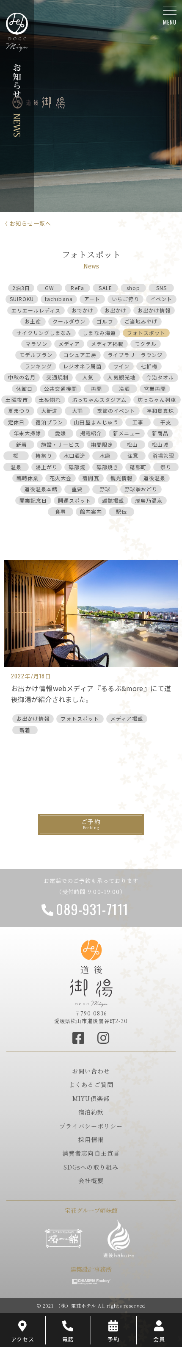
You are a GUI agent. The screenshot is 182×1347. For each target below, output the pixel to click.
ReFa (77, 287)
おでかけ (83, 310)
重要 (77, 488)
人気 (88, 377)
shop (133, 287)
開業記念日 (33, 500)
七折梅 (149, 366)
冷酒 (124, 388)
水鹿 (104, 455)
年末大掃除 (27, 433)
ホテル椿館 (63, 1239)
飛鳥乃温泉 (149, 500)
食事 (60, 511)
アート (92, 298)
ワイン (121, 366)
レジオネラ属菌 (82, 366)
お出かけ (116, 310)
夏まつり (19, 410)
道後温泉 (154, 477)
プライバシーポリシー (91, 1126)
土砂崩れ (50, 399)
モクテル (146, 343)
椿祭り (44, 455)
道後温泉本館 (41, 488)
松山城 (160, 444)
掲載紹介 (91, 433)
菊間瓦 (91, 477)
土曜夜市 (17, 399)
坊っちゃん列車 (157, 399)
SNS (161, 287)
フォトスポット (146, 332)
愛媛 (60, 433)
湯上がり (47, 466)
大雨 (77, 410)
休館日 (24, 388)
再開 (96, 388)
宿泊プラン (49, 422)
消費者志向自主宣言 (90, 1153)
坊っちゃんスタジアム (99, 399)
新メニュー (127, 433)
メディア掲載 (107, 343)
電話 (68, 1339)
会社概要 (91, 1180)
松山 (132, 444)
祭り (165, 466)
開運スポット (74, 500)
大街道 (49, 410)
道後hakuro (118, 1239)
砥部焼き (108, 466)
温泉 (16, 466)
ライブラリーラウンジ (135, 354)
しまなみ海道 (99, 332)
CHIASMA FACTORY (91, 1281)
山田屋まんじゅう (96, 422)
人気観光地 (121, 377)
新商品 (160, 433)
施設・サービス (60, 444)
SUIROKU (22, 298)
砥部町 (138, 466)
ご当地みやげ (140, 321)
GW (49, 287)
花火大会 (61, 477)
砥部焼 (77, 466)
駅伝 (121, 511)
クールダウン (68, 321)
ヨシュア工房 (80, 354)
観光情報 (121, 477)
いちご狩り (125, 298)
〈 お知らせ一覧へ (26, 223)
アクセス (22, 1339)
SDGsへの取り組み (91, 1167)
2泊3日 (21, 287)
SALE (105, 287)
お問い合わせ (91, 1071)
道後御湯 (91, 973)
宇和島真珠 (160, 410)
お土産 (33, 321)
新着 (21, 444)
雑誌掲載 (113, 500)
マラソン (36, 343)
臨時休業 (28, 477)
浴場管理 (163, 455)
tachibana (58, 298)
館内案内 (91, 511)
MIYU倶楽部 (90, 1098)
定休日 (16, 422)
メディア (69, 343)
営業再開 (155, 388)
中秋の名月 (22, 377)
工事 (137, 422)
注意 (132, 455)
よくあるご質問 (91, 1084)
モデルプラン (35, 354)
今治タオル (160, 377)
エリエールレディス (36, 310)
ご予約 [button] (90, 821)
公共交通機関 (60, 388)
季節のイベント (116, 410)
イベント (161, 298)
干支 (165, 422)
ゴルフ (105, 321)
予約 (113, 1339)
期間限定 (102, 444)
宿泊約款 (91, 1112)
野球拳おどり (140, 488)
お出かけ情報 (154, 310)
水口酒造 (74, 455)
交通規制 (58, 377)
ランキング (38, 366)
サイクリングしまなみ (44, 332)
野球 (104, 488)
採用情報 (91, 1139)
